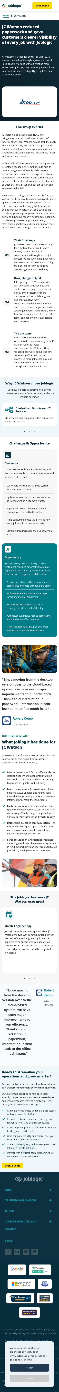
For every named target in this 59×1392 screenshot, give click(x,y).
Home (6, 15)
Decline (29, 1378)
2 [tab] (29, 431)
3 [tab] (34, 431)
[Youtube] (34, 1252)
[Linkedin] (17, 1252)
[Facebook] (8, 1252)
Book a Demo (12, 1165)
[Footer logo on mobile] (29, 1178)
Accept (29, 1367)
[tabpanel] (29, 414)
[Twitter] (26, 1252)
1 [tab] (24, 431)
